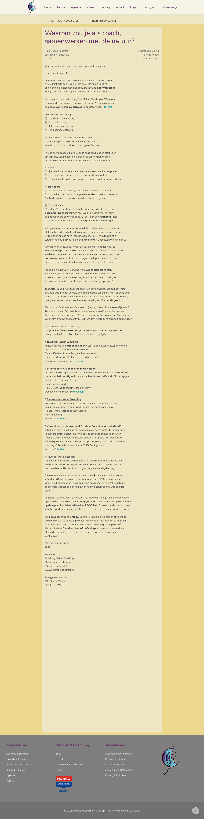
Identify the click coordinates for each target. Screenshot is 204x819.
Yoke (58, 753)
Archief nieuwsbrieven (104, 20)
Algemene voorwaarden (118, 753)
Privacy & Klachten (115, 775)
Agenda (76, 7)
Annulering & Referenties (119, 770)
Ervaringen (148, 7)
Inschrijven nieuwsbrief (63, 20)
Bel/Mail (60, 759)
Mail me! (107, 107)
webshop (77, 361)
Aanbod (61, 7)
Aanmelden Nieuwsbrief (69, 764)
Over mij (104, 7)
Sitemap (100, 810)
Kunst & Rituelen (15, 770)
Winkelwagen (170, 7)
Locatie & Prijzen (114, 764)
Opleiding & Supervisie (18, 759)
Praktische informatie (116, 759)
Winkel (90, 7)
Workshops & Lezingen (19, 764)
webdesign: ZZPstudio (128, 810)
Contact (119, 7)
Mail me (61, 418)
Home (47, 7)
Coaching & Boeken (17, 753)
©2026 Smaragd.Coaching (78, 810)
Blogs (132, 7)
